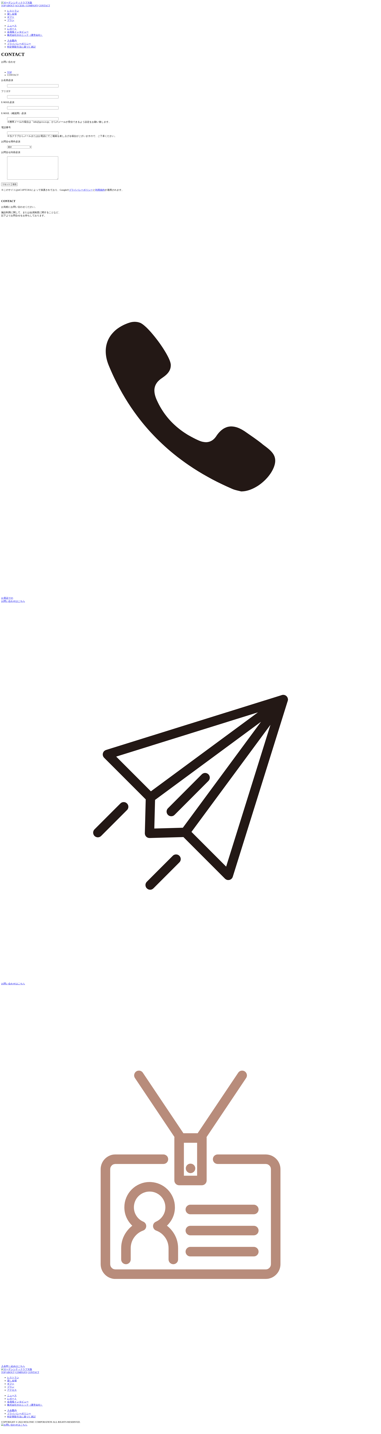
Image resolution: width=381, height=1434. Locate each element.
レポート (12, 29)
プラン (10, 20)
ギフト (10, 17)
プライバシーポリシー (19, 43)
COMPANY (21, 1372)
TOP (3, 5)
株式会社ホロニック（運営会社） (25, 35)
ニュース (12, 25)
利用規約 (100, 190)
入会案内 (12, 40)
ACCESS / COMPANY (26, 5)
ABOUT (10, 5)
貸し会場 (12, 14)
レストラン (13, 11)
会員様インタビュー (18, 32)
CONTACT (44, 5)
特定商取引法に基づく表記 (21, 47)
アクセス (12, 1390)
